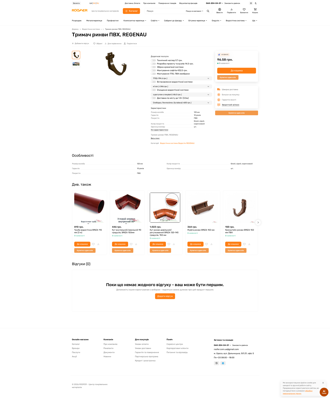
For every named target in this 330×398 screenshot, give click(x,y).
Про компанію (149, 3)
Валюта (76, 3)
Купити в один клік (228, 77)
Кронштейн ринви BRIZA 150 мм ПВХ (239, 231)
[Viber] (216, 363)
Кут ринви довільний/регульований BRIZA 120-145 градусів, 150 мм (164, 232)
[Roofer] (79, 11)
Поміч (169, 340)
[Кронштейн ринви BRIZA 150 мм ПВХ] (240, 208)
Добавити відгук (82, 43)
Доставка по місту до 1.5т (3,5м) (173, 98)
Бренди (76, 348)
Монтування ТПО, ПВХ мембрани (173, 73)
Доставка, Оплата (132, 3)
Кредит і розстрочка (145, 360)
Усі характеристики (159, 130)
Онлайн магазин (80, 340)
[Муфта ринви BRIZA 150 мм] (202, 208)
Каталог (76, 344)
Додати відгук (165, 296)
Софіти (154, 20)
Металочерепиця (94, 20)
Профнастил (113, 20)
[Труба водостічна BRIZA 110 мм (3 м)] (89, 208)
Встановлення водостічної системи (175, 82)
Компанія (108, 340)
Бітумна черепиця (196, 20)
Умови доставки (143, 348)
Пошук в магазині (193, 11)
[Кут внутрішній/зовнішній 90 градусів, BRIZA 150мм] (127, 208)
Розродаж (76, 20)
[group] (116, 89)
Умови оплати (142, 344)
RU (98, 3)
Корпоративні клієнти (177, 348)
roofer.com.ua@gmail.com (226, 349)
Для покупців (142, 340)
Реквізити (108, 348)
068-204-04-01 (213, 3)
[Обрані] (93, 244)
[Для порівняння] (98, 244)
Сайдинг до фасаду (173, 20)
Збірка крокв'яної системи (170, 67)
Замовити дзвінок (232, 3)
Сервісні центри (175, 344)
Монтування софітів (172, 70)
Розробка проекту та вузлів (175, 63)
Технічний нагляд (169, 60)
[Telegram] (223, 363)
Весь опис (155, 138)
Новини (107, 356)
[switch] (153, 60)
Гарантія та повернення (147, 352)
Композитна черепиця (133, 20)
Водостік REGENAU (186, 143)
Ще (253, 20)
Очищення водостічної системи (173, 90)
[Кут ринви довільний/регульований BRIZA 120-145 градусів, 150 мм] (165, 208)
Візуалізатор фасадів (188, 3)
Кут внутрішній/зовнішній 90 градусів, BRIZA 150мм (126, 231)
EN (94, 3)
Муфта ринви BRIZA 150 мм (200, 230)
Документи (109, 352)
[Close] (323, 382)
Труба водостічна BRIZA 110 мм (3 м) (88, 231)
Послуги (76, 352)
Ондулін (215, 20)
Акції (74, 356)
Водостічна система (235, 20)
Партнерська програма (146, 356)
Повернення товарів (167, 3)
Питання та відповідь (177, 352)
